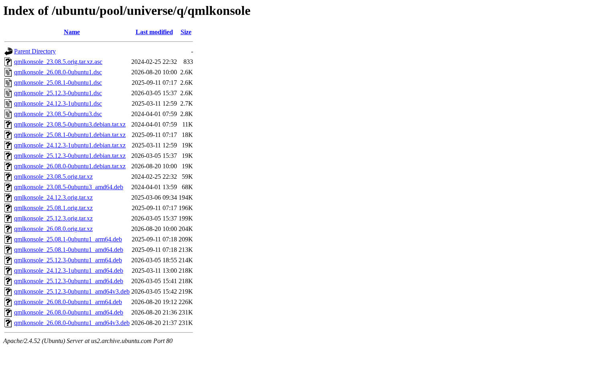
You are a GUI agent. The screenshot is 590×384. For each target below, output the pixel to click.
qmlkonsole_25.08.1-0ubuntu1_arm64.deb (68, 239)
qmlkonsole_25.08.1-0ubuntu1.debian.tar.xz (70, 134)
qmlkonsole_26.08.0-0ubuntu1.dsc (58, 72)
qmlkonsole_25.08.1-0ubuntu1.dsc (58, 82)
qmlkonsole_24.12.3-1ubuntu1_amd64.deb (68, 270)
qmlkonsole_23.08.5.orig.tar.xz (53, 176)
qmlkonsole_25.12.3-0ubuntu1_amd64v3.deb (72, 291)
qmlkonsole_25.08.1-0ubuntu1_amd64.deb (68, 249)
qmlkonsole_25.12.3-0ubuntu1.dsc (58, 93)
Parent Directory (35, 51)
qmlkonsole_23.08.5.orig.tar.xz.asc (58, 61)
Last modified (154, 32)
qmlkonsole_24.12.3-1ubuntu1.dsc (58, 103)
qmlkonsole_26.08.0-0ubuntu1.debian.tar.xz (70, 166)
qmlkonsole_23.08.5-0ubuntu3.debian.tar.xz (70, 124)
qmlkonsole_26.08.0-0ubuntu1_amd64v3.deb (72, 322)
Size (186, 32)
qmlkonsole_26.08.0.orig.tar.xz (53, 228)
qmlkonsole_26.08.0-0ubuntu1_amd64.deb (68, 312)
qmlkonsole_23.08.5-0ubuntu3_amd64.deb (68, 187)
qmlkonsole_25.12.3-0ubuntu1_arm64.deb (68, 260)
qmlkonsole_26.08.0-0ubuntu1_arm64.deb (68, 301)
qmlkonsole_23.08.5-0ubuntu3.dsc (58, 113)
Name (72, 32)
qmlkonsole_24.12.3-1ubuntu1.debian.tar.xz (70, 145)
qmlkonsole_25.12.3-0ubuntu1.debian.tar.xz (70, 155)
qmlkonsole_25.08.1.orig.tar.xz (53, 207)
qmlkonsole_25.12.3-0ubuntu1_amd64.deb (68, 281)
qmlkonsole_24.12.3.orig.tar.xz (53, 197)
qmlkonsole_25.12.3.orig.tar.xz (53, 218)
